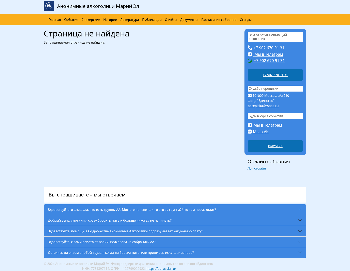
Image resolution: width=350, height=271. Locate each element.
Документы (189, 19)
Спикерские (90, 19)
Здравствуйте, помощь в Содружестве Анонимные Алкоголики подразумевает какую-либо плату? (125, 231)
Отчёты (171, 19)
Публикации (152, 19)
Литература (129, 19)
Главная (54, 19)
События (71, 19)
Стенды (246, 19)
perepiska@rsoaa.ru (263, 105)
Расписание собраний (219, 19)
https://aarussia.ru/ (161, 268)
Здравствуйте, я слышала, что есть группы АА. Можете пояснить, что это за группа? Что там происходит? (132, 209)
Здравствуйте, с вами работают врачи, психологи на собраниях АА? (102, 242)
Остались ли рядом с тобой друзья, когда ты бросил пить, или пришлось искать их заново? (121, 252)
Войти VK (275, 146)
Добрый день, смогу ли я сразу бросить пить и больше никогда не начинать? (110, 220)
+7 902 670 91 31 (275, 75)
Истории (110, 19)
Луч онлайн (257, 168)
